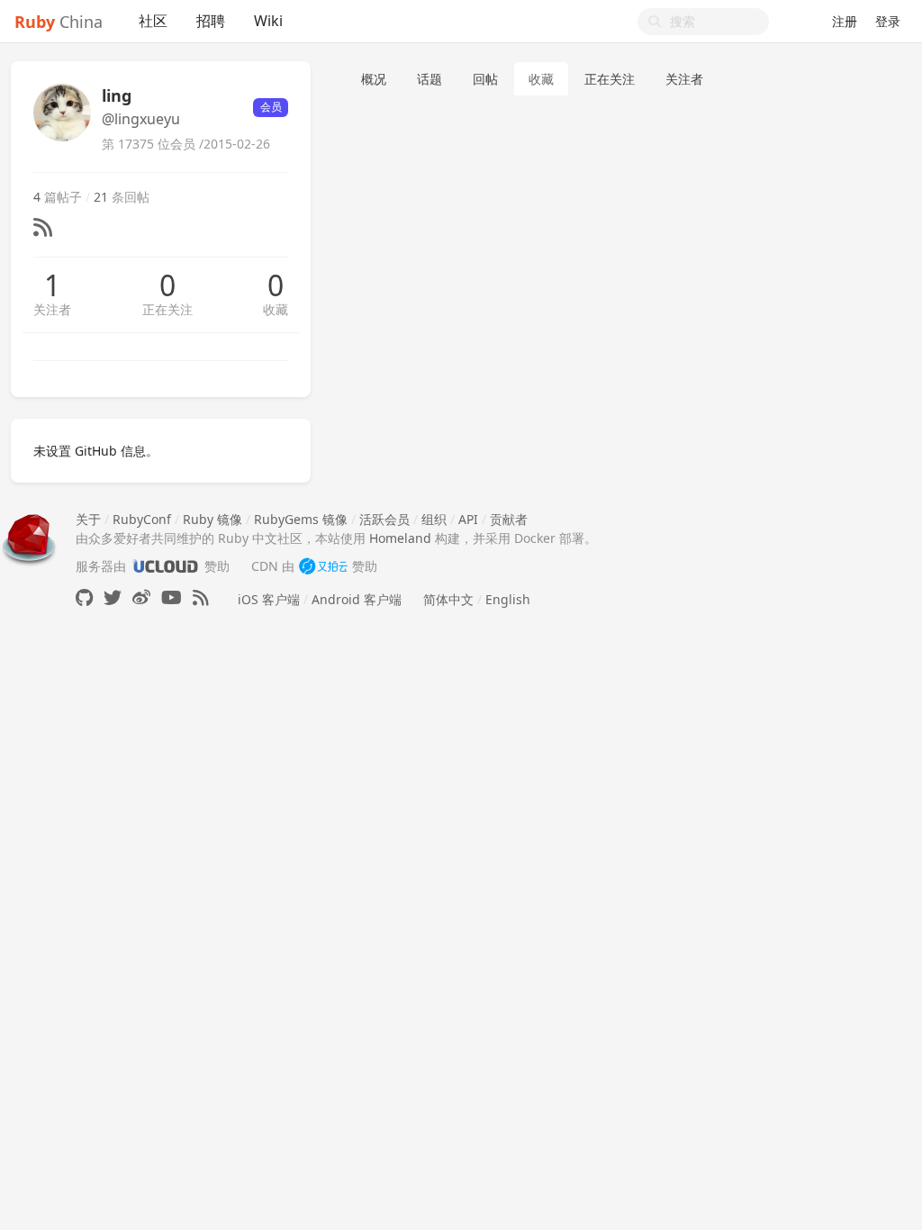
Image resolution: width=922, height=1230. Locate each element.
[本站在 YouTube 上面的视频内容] (171, 597)
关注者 (52, 309)
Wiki (268, 21)
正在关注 (167, 309)
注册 (844, 21)
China (58, 21)
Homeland (400, 538)
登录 (887, 21)
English (507, 599)
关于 (88, 519)
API (468, 519)
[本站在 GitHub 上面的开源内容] (84, 597)
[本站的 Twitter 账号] (113, 597)
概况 (373, 78)
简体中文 (448, 599)
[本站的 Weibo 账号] (141, 597)
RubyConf (142, 519)
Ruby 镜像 (212, 519)
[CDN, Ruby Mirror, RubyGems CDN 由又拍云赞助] (323, 565)
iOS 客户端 (269, 599)
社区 (153, 21)
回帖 (485, 78)
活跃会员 (384, 519)
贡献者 (509, 519)
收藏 (275, 309)
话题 (429, 78)
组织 (434, 519)
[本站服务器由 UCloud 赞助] (165, 565)
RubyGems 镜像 (301, 519)
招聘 (210, 21)
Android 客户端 (357, 599)
